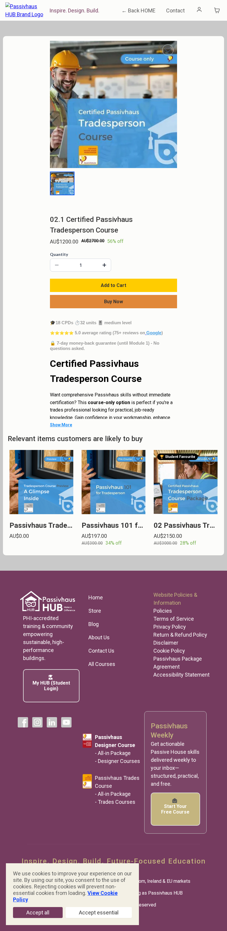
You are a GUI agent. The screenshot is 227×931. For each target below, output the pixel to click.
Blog (93, 624)
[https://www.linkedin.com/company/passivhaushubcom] (52, 722)
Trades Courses (116, 802)
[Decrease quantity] (56, 265)
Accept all (37, 912)
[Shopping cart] (217, 10)
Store (94, 611)
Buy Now (113, 301)
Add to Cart (113, 285)
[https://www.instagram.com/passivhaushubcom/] (37, 722)
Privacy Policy (169, 627)
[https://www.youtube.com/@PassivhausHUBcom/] (66, 722)
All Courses (101, 664)
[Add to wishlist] (168, 50)
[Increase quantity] (104, 265)
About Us (99, 637)
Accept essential (99, 912)
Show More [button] (61, 424)
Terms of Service (173, 619)
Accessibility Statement (181, 675)
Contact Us (101, 651)
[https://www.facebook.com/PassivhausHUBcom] (23, 722)
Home (95, 597)
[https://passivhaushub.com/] (26, 10)
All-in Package (114, 753)
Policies (162, 611)
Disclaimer (165, 643)
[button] (199, 10)
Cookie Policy (169, 651)
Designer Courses (119, 761)
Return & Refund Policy (180, 635)
